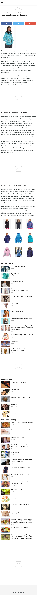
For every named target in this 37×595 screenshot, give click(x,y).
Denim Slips (14, 341)
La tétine (13, 497)
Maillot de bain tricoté (17, 311)
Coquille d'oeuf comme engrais (20, 397)
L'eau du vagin (15, 512)
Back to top (18, 587)
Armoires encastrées (17, 437)
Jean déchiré (15, 452)
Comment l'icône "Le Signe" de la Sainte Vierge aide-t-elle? (23, 483)
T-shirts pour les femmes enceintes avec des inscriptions (22, 335)
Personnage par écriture (18, 382)
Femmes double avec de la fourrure (22, 296)
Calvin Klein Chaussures (18, 266)
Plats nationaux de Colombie (19, 527)
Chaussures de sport (17, 281)
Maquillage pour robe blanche (20, 474)
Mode (2, 12)
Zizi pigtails (14, 404)
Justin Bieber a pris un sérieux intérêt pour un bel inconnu (22, 460)
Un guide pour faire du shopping (13, 12)
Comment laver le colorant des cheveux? (20, 505)
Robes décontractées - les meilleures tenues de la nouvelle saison (22, 289)
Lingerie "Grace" (16, 389)
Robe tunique (15, 304)
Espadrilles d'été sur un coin (19, 274)
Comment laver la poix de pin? (20, 430)
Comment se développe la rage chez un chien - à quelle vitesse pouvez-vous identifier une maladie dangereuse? (23, 536)
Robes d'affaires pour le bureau (20, 467)
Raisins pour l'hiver (16, 489)
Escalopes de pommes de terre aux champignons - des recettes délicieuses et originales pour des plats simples (23, 520)
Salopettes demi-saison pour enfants (22, 412)
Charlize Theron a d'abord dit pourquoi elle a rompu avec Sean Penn (22, 445)
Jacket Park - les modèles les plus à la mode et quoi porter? (22, 350)
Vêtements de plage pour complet (21, 318)
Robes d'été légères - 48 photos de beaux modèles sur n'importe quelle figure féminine (22, 327)
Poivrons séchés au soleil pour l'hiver (22, 422)
